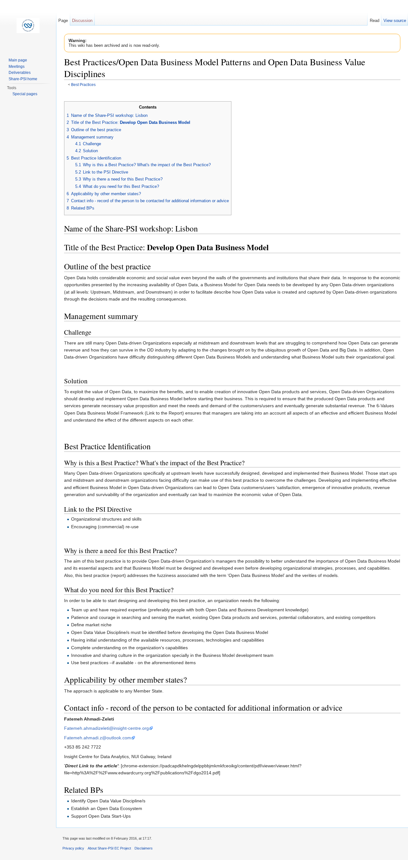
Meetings (17, 66)
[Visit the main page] (28, 25)
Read (374, 20)
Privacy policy (73, 848)
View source (394, 20)
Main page (18, 60)
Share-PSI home (23, 79)
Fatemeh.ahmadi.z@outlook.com (97, 737)
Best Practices (83, 84)
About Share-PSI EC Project (109, 848)
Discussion (82, 20)
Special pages (24, 94)
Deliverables (20, 72)
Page (63, 20)
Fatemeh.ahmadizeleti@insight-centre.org (106, 728)
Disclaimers (144, 848)
